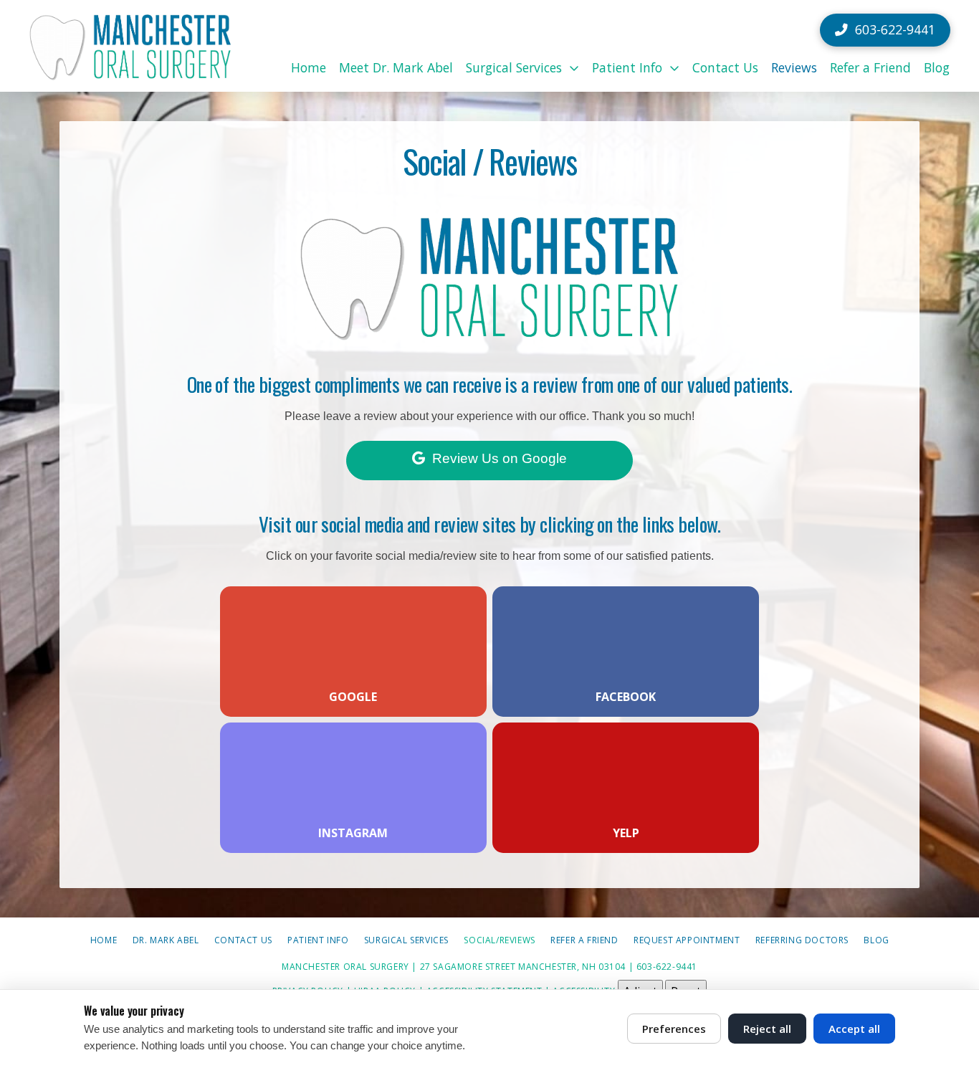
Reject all (767, 1028)
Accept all (854, 1028)
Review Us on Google (499, 458)
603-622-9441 (666, 966)
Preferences (674, 1028)
